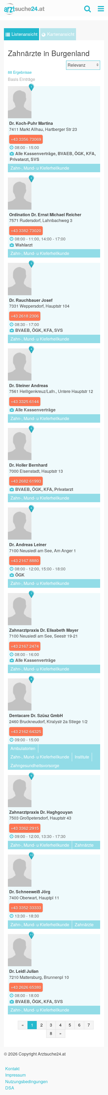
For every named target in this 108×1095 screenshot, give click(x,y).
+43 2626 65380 (26, 987)
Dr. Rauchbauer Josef (30, 300)
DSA (9, 1087)
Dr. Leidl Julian (24, 971)
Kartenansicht (60, 34)
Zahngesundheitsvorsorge (34, 765)
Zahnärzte (84, 845)
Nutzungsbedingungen (26, 1080)
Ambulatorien (22, 748)
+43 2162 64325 (26, 731)
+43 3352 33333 (26, 908)
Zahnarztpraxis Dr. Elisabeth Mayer (43, 630)
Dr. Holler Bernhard (28, 465)
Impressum (15, 1074)
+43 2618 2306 (25, 316)
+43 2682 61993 (26, 481)
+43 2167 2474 (25, 646)
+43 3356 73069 (26, 139)
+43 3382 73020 (26, 231)
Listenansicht (24, 34)
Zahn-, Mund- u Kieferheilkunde (39, 168)
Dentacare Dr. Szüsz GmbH (36, 715)
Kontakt (12, 1068)
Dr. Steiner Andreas (28, 385)
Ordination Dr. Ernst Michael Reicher (45, 214)
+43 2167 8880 (25, 561)
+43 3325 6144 (25, 401)
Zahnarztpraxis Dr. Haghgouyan (41, 812)
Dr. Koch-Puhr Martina (31, 123)
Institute (82, 757)
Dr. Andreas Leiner (27, 544)
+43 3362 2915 (25, 828)
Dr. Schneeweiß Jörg (29, 892)
